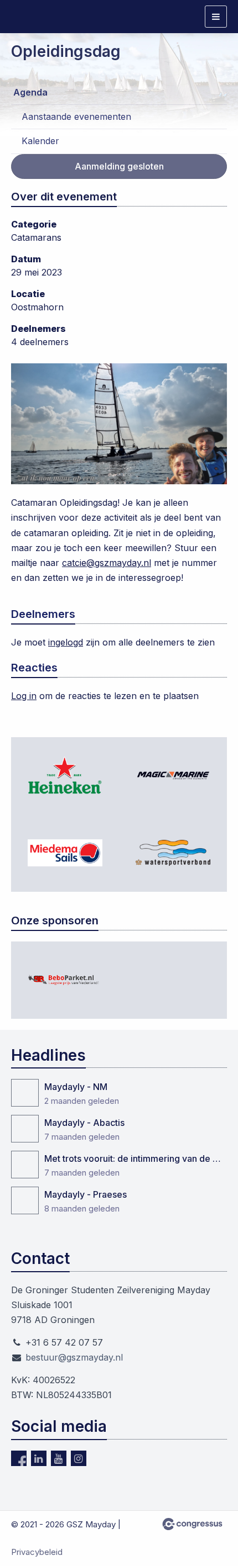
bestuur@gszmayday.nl (74, 1357)
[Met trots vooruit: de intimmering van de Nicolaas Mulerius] (25, 1164)
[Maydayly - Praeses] (25, 1200)
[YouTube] (58, 1458)
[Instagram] (78, 1458)
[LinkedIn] (38, 1458)
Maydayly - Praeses (85, 1194)
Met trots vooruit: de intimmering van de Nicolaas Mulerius (135, 1158)
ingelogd (65, 642)
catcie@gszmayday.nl (106, 562)
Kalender (40, 140)
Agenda (30, 92)
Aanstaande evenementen (76, 116)
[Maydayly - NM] (25, 1093)
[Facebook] (19, 1458)
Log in (24, 695)
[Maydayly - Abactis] (25, 1128)
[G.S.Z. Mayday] (38, 16)
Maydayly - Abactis (84, 1122)
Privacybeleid (37, 1552)
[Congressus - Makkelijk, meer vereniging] (192, 1524)
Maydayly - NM (75, 1086)
